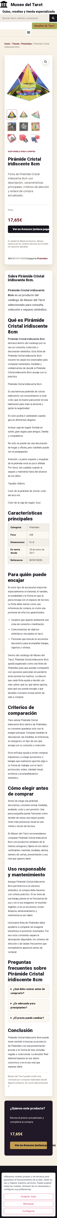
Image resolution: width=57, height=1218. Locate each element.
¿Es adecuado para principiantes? (22, 1005)
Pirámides (26, 43)
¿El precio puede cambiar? (28, 1017)
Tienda (15, 43)
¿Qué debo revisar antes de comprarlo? (27, 991)
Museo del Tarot (27, 4)
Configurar (28, 1211)
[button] (28, 32)
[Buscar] (53, 18)
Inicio (7, 43)
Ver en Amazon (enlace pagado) (31, 229)
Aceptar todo (28, 1196)
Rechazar (28, 1203)
